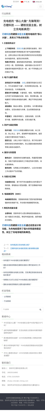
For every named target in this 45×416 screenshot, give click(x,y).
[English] (37, 2)
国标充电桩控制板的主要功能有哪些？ (17, 284)
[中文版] (25, 2)
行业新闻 (7, 301)
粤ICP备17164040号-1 (31, 398)
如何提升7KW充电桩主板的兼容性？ (16, 260)
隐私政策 (31, 405)
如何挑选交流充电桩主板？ (20, 245)
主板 (23, 83)
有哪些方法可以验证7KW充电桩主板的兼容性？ (21, 280)
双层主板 (21, 34)
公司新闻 (7, 297)
